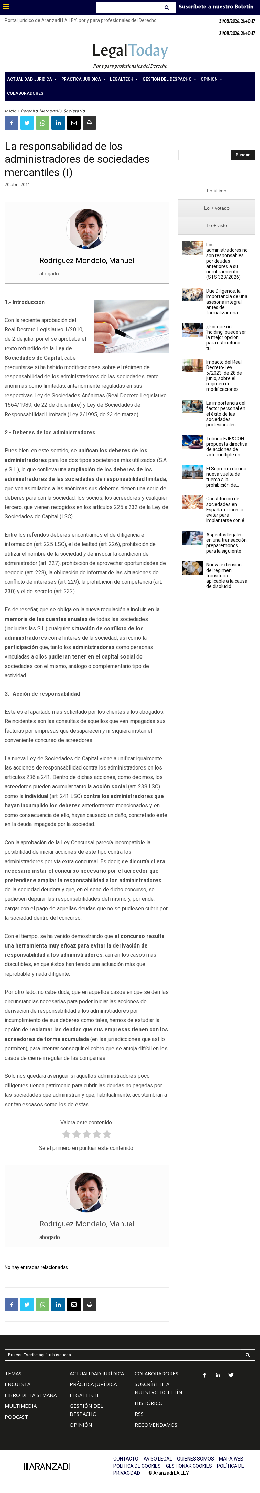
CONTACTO (125, 1459)
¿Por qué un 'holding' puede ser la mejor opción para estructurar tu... (226, 337)
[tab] (216, 191)
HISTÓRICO (149, 1403)
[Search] (167, 7)
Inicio (11, 111)
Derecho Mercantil (40, 111)
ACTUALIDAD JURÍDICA (97, 1373)
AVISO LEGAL (158, 1459)
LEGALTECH (84, 1394)
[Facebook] (11, 123)
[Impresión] (89, 123)
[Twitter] (27, 123)
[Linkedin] (58, 123)
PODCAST (16, 1416)
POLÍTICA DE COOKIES (137, 1466)
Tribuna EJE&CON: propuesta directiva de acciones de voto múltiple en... (226, 447)
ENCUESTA (17, 1384)
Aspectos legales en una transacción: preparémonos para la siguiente (227, 543)
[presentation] (216, 191)
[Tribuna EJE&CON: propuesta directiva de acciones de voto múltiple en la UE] (192, 442)
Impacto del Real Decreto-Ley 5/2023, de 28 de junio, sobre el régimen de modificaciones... (224, 375)
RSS (139, 1413)
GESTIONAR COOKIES (189, 1466)
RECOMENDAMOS (156, 1424)
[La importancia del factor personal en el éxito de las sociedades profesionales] (192, 406)
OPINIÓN (81, 1424)
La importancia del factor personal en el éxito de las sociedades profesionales (225, 413)
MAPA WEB (231, 1459)
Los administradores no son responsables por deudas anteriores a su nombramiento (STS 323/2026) (227, 261)
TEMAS (13, 1373)
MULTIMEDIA (21, 1405)
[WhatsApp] (42, 123)
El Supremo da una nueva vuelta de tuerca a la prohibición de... (226, 477)
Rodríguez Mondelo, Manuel (86, 260)
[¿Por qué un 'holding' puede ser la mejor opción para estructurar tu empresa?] (192, 330)
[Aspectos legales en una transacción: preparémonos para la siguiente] (192, 537)
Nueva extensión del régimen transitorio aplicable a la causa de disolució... (226, 575)
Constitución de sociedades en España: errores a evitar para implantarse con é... (226, 509)
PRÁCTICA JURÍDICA (93, 1384)
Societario (74, 111)
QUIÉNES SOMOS (195, 1459)
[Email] (74, 123)
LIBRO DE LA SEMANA (31, 1394)
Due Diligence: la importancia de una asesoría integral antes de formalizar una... (226, 301)
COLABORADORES (156, 1373)
